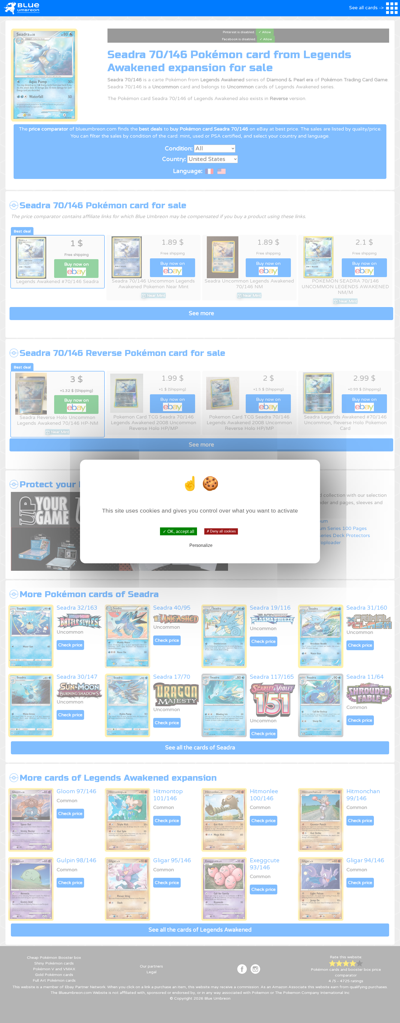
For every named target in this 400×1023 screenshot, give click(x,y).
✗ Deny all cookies (221, 531)
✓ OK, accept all (178, 531)
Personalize (201, 545)
